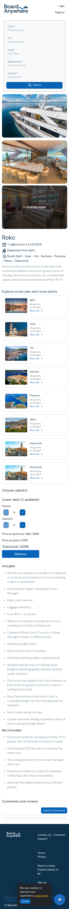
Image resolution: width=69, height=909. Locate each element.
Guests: (6, 506)
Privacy (42, 856)
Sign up (42, 882)
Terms (41, 852)
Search (36, 85)
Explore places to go (48, 871)
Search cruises (46, 865)
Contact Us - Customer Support (52, 836)
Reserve (20, 554)
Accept (25, 901)
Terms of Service (12, 900)
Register (60, 12)
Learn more (41, 895)
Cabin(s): (7, 518)
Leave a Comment (54, 810)
